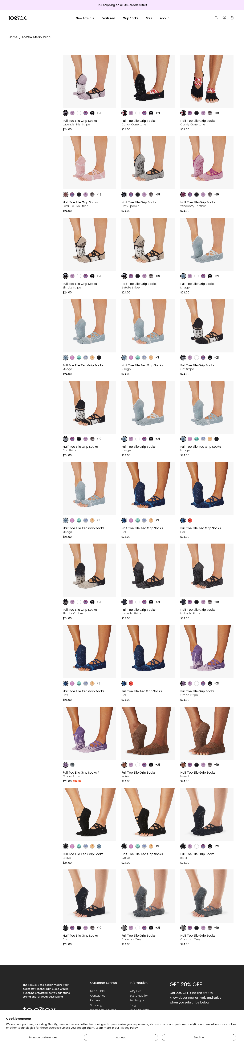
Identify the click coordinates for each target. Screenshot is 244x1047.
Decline (199, 1037)
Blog (133, 1005)
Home (13, 37)
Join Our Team (140, 1010)
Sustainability (139, 996)
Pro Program (138, 1000)
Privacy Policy (129, 1028)
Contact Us (97, 996)
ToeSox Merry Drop (36, 37)
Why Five (135, 991)
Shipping (96, 1005)
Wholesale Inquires (103, 1010)
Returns (95, 1000)
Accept (121, 1037)
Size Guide (97, 991)
